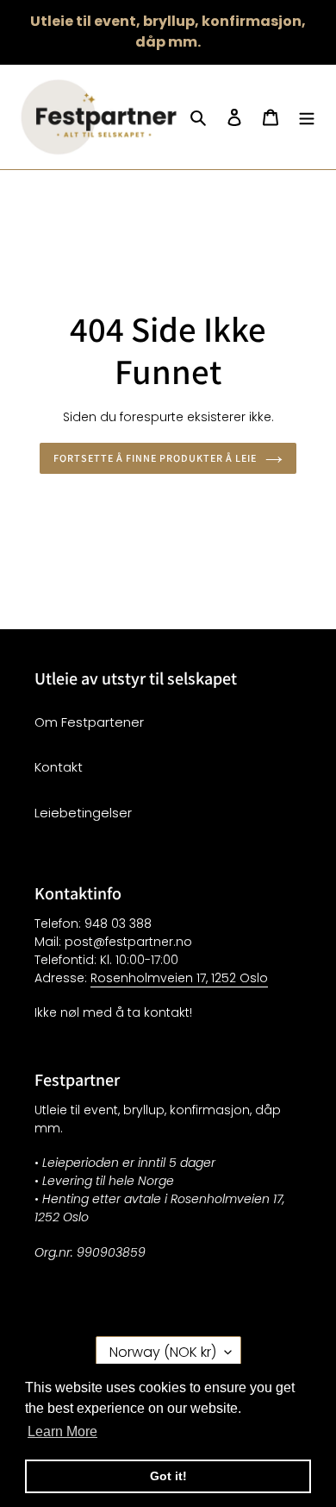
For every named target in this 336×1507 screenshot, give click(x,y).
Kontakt (58, 767)
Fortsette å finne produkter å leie (154, 457)
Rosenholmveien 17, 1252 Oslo (179, 978)
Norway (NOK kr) (162, 1352)
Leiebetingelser (83, 813)
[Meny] (307, 117)
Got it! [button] (168, 1476)
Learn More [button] (62, 1431)
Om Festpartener (89, 722)
